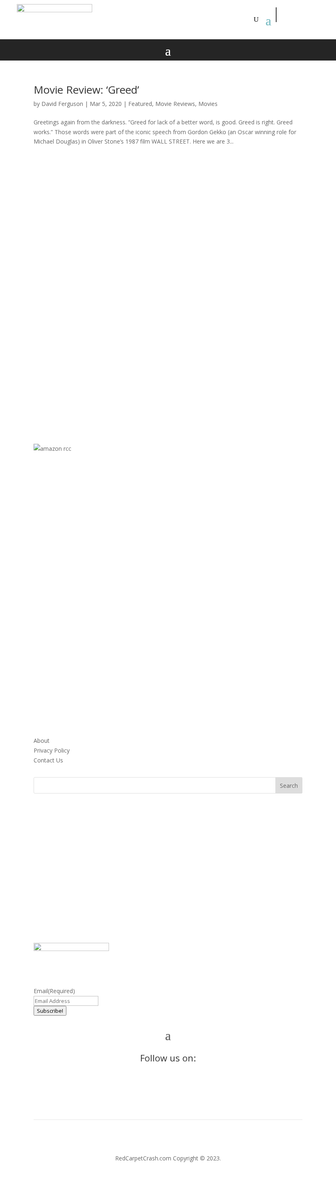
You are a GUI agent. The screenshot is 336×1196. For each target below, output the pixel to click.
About (42, 740)
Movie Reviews (175, 104)
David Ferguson (62, 104)
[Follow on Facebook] (283, 14)
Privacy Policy (52, 750)
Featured (140, 104)
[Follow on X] (302, 14)
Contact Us (48, 760)
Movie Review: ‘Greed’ (86, 89)
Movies (208, 104)
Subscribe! (50, 1010)
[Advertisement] (168, 286)
